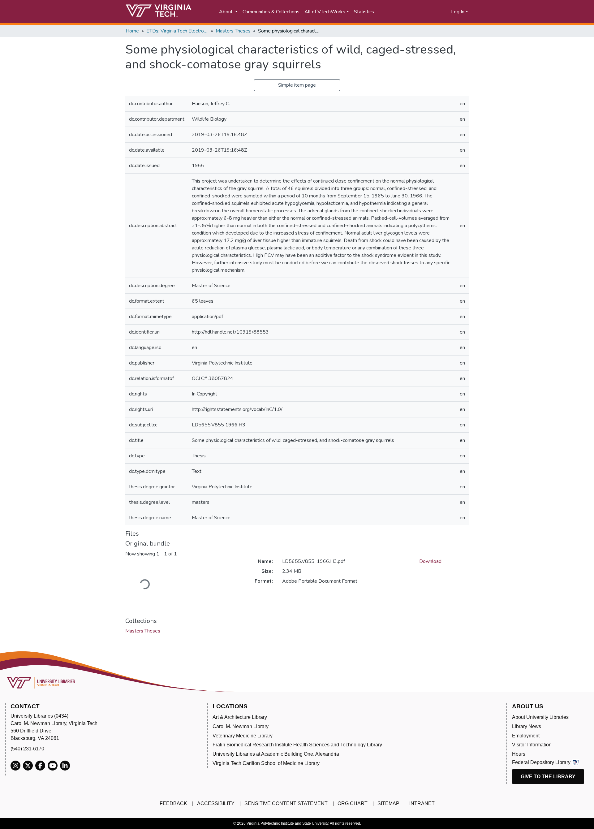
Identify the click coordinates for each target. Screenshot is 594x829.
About (226, 11)
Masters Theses (233, 31)
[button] (427, 11)
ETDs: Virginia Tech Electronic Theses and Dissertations (177, 31)
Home (132, 31)
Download (430, 561)
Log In (457, 11)
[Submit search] (400, 11)
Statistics (364, 11)
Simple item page (297, 85)
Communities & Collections (271, 11)
